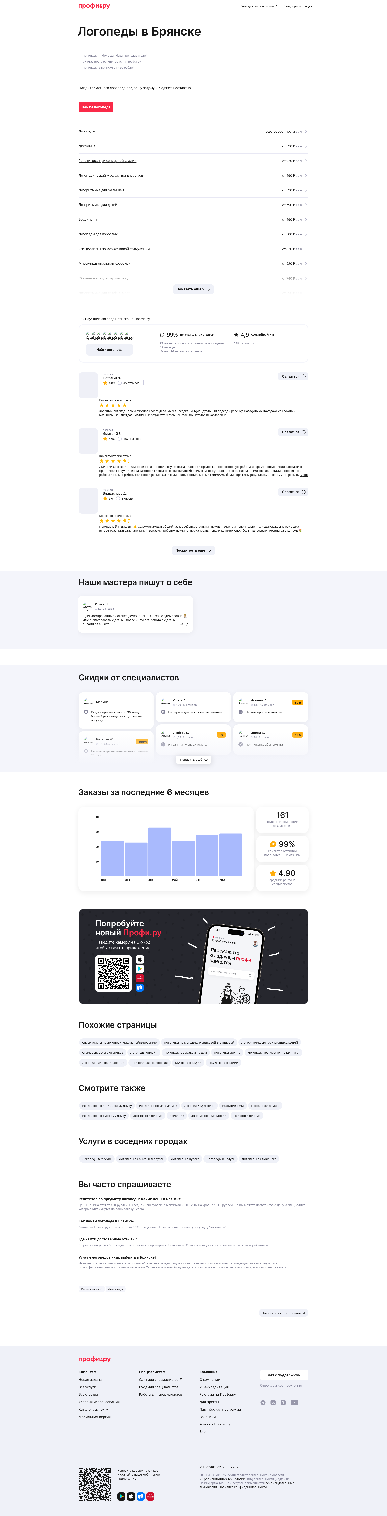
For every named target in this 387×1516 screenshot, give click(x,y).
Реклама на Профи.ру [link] (218, 1394)
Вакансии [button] (208, 1416)
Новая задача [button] (90, 1379)
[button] (293, 376)
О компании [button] (210, 1379)
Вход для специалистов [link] (159, 1387)
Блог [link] (203, 1431)
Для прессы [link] (209, 1401)
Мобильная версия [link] (95, 1416)
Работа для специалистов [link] (160, 1394)
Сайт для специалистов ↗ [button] (161, 1379)
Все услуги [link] (87, 1387)
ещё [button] (185, 624)
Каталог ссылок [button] (91, 1409)
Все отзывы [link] (88, 1394)
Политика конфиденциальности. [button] (243, 1487)
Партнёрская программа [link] (220, 1409)
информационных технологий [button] (222, 1479)
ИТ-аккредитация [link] (214, 1387)
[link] (96, 107)
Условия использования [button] (99, 1401)
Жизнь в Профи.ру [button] (215, 1424)
